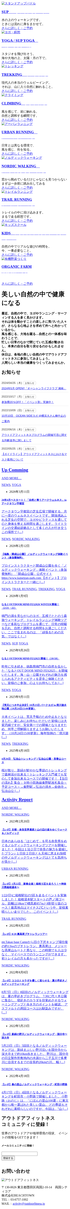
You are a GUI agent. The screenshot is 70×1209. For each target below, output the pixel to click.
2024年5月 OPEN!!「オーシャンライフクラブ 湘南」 (34, 388)
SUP (25, 12)
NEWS (6, 484)
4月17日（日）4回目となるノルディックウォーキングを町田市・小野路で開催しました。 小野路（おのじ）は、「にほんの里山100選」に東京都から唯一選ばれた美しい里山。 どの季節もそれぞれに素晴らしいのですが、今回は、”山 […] (35, 1100)
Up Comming (15, 469)
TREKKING (25, 75)
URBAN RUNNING (15, 868)
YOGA (16, 484)
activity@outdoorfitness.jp (29, 1203)
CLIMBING (24, 103)
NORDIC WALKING (26, 539)
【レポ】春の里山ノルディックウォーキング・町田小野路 (34, 1084)
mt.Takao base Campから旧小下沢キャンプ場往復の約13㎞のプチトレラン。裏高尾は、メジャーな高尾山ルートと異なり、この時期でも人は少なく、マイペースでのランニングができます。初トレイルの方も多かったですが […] (35, 950)
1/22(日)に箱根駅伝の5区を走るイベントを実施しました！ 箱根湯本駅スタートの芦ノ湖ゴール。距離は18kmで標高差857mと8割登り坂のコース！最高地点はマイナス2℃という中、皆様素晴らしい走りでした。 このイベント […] (35, 903)
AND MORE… (12, 478)
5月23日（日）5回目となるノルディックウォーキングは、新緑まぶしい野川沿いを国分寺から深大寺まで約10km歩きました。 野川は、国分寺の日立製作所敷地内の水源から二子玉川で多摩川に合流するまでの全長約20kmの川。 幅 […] (35, 1054)
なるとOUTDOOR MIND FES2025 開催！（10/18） (31, 658)
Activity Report (17, 799)
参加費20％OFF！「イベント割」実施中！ (28, 402)
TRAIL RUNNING (24, 589)
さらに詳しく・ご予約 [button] (17, 28)
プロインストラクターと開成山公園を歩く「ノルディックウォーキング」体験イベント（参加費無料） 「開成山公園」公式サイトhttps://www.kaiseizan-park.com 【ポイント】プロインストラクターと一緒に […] (34, 574)
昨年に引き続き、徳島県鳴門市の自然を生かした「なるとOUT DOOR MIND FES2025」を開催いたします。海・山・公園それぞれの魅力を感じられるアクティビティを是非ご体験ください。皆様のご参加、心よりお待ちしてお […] (35, 675)
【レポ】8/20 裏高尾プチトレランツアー (24, 934)
